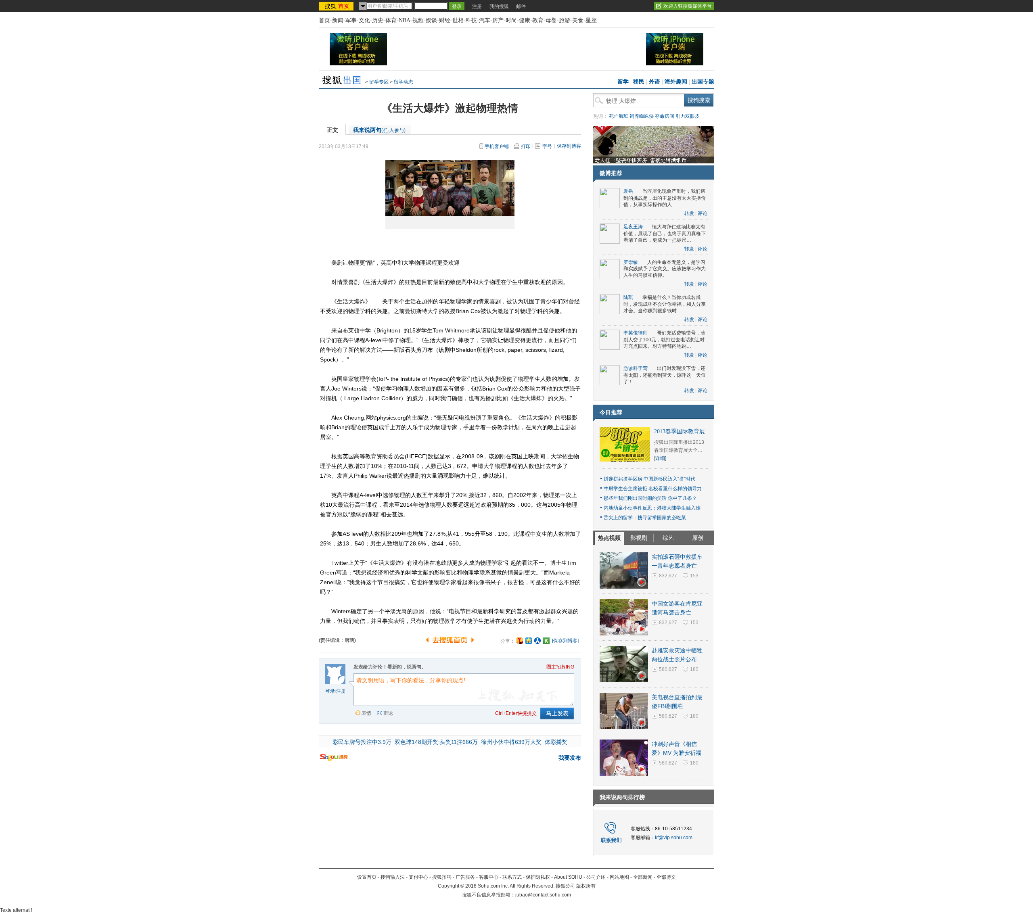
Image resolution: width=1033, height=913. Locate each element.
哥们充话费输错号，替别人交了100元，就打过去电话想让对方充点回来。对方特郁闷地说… (664, 339)
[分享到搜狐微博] (519, 640)
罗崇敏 (630, 262)
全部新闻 (642, 877)
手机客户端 (497, 146)
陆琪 (628, 297)
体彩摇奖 (556, 742)
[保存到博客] (565, 640)
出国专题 (703, 82)
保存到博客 (569, 146)
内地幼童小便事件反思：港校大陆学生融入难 (652, 508)
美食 (577, 20)
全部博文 (666, 877)
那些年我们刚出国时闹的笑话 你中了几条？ (650, 498)
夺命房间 (664, 116)
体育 (391, 20)
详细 (660, 458)
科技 (471, 20)
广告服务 (465, 877)
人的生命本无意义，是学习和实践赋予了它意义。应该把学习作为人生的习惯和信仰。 (664, 268)
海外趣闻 (676, 82)
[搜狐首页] (337, 6)
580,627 (668, 669)
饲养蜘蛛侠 (641, 116)
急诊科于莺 (635, 368)
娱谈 (431, 20)
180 (694, 669)
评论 (702, 213)
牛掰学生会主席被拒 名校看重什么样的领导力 (653, 488)
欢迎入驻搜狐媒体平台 (687, 6)
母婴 (551, 20)
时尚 (511, 20)
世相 (458, 20)
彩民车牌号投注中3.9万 (361, 742)
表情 (366, 713)
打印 (526, 146)
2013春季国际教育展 (679, 431)
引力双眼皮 (687, 116)
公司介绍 (596, 877)
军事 (351, 20)
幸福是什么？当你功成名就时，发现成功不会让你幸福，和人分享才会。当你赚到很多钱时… (664, 304)
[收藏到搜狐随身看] (546, 640)
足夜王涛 (633, 227)
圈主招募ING (560, 667)
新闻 (337, 20)
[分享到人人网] (537, 640)
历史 (377, 20)
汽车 (484, 20)
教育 (538, 20)
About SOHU (568, 877)
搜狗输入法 (393, 877)
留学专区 (379, 82)
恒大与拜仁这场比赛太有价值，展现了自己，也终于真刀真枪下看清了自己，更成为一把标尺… (664, 233)
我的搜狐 (499, 6)
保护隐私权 (538, 877)
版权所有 (586, 886)
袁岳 (628, 191)
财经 (444, 20)
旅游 (564, 20)
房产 (498, 20)
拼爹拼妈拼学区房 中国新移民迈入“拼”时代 (649, 479)
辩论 (388, 713)
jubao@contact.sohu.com (543, 895)
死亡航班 (618, 116)
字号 (547, 146)
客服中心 (488, 877)
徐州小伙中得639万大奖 (511, 742)
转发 (689, 213)
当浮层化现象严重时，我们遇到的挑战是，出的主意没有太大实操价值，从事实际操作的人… (664, 197)
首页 (324, 20)
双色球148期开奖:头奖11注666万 (436, 742)
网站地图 (619, 877)
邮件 (521, 6)
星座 (591, 20)
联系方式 (512, 877)
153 (694, 576)
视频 (418, 20)
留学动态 (403, 82)
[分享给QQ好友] (528, 640)
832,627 (668, 576)
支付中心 (418, 877)
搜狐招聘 (442, 877)
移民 (638, 82)
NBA (404, 20)
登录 (330, 691)
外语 (654, 82)
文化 (364, 20)
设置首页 (366, 877)
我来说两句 (379, 130)
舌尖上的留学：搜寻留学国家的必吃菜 (645, 517)
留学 (623, 82)
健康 (524, 20)
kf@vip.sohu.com (673, 837)
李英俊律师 (635, 333)
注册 (477, 6)
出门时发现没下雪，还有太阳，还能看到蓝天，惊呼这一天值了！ (664, 375)
